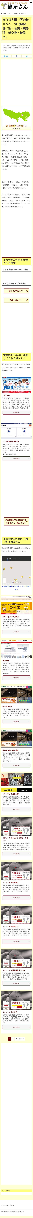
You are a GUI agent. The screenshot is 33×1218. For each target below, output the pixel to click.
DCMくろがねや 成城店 (11, 617)
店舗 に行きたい (16, 300)
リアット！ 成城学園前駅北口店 (14, 970)
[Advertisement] (16, 82)
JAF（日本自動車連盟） (11, 441)
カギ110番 (6, 395)
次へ (20, 1039)
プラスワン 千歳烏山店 (11, 794)
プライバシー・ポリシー (7, 1205)
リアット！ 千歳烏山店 (11, 926)
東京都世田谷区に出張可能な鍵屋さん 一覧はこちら (16, 521)
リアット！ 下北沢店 (10, 1012)
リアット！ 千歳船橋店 (11, 882)
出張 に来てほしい (16, 291)
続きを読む (16, 412)
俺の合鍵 (6, 660)
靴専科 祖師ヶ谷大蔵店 (11, 750)
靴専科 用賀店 (7, 706)
